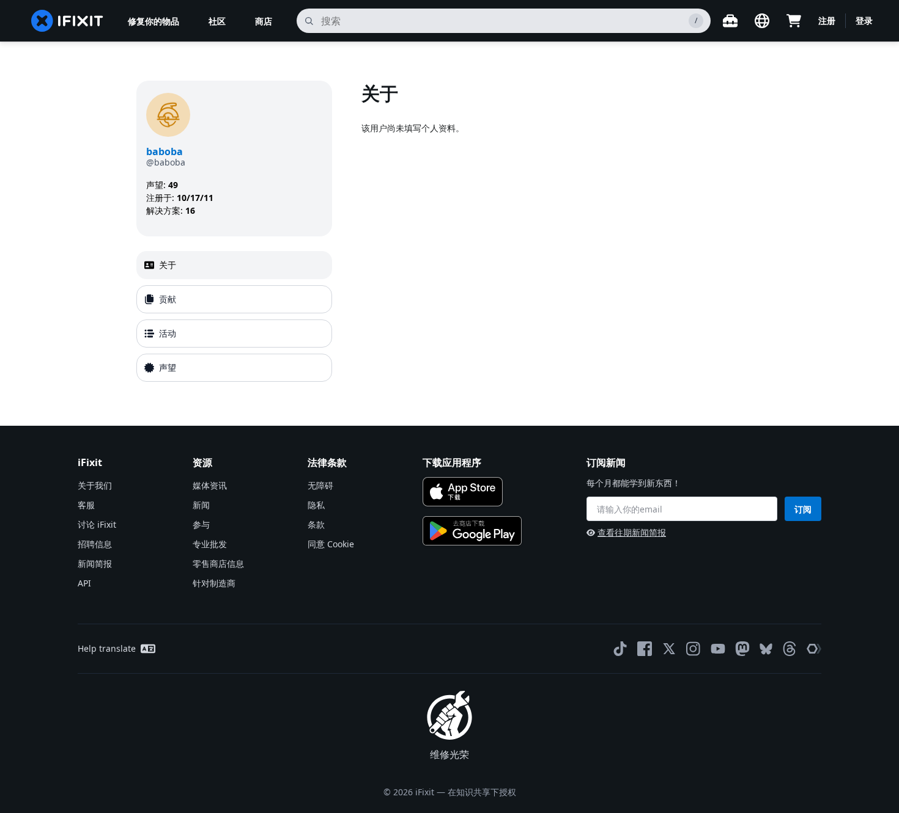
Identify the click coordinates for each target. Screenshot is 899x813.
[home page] (67, 21)
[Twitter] (669, 648)
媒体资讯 (210, 485)
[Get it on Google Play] (472, 530)
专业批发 (210, 544)
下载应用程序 (452, 462)
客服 (86, 505)
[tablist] (234, 316)
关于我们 (95, 485)
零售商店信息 (218, 563)
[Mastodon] (742, 648)
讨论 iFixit (97, 524)
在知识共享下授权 (482, 792)
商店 (263, 21)
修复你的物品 (153, 21)
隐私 (316, 505)
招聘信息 (95, 544)
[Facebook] (644, 648)
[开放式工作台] (730, 21)
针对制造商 (214, 583)
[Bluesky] (766, 649)
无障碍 (320, 485)
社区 (217, 21)
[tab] (234, 265)
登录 (864, 20)
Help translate (107, 648)
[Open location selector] (762, 21)
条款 (316, 524)
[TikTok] (620, 648)
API (84, 583)
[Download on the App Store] (463, 491)
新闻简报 (95, 563)
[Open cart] (794, 21)
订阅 (803, 509)
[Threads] (789, 648)
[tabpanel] (562, 234)
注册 (826, 20)
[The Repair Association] (814, 648)
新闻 (201, 505)
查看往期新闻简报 (631, 532)
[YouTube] (718, 648)
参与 (201, 524)
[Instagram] (693, 648)
